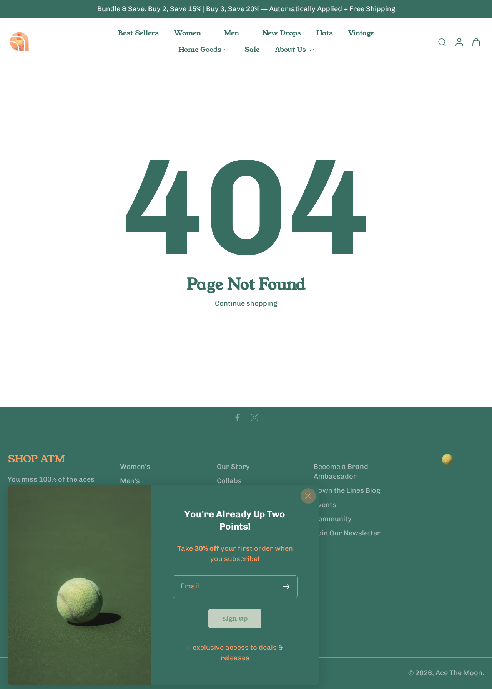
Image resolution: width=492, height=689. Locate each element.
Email (190, 586)
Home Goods (199, 50)
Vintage (361, 33)
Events (325, 504)
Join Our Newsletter (347, 533)
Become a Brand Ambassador (341, 471)
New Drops (281, 33)
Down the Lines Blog (347, 490)
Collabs (229, 481)
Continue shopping (246, 303)
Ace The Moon (458, 673)
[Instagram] (254, 417)
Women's (135, 466)
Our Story (233, 466)
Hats (324, 33)
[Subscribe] (287, 587)
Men (231, 33)
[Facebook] (237, 417)
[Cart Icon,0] (475, 41)
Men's (130, 481)
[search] (442, 42)
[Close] (308, 496)
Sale (251, 50)
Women (187, 33)
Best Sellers (138, 33)
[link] (234, 618)
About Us (290, 50)
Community (333, 519)
